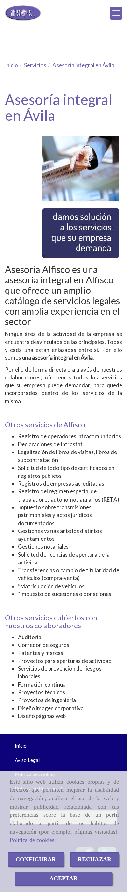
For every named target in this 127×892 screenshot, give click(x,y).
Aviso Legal (27, 760)
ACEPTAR (63, 878)
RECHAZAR (94, 859)
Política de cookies (32, 840)
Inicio (21, 746)
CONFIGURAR (36, 859)
